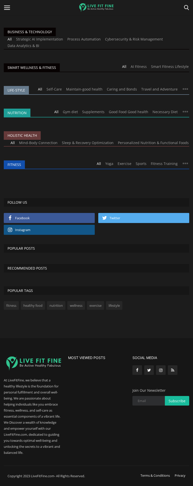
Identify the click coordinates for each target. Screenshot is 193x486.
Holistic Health (22, 135)
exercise (95, 305)
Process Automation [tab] (84, 39)
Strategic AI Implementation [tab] (39, 39)
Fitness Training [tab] (164, 163)
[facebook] (137, 370)
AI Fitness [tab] (139, 66)
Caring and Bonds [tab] (122, 89)
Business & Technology (30, 31)
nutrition (56, 305)
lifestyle (114, 305)
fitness (11, 305)
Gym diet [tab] (70, 111)
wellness (76, 305)
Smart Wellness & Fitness (32, 67)
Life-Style (16, 90)
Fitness (14, 164)
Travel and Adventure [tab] (159, 89)
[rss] (172, 370)
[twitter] (149, 370)
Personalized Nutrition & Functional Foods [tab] (153, 142)
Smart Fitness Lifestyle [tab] (170, 66)
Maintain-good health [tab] (84, 89)
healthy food (32, 305)
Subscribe (177, 401)
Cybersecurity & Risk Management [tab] (134, 39)
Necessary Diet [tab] (165, 111)
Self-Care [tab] (54, 89)
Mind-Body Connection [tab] (38, 142)
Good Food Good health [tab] (128, 111)
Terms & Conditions (155, 475)
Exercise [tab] (124, 163)
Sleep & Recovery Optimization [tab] (88, 142)
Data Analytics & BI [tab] (23, 45)
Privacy (180, 475)
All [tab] (10, 39)
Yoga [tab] (109, 163)
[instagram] (161, 370)
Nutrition (17, 112)
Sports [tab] (141, 163)
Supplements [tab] (93, 111)
